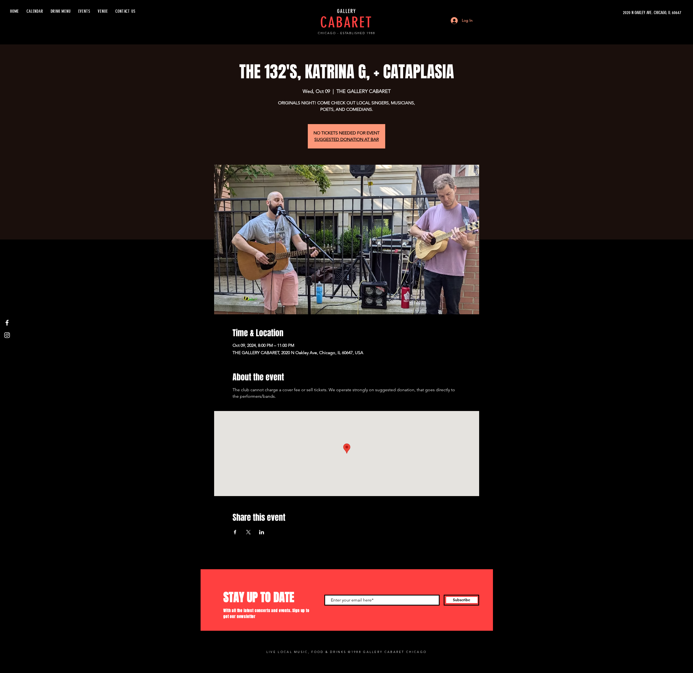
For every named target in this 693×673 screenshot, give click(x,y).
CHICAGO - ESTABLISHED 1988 (346, 33)
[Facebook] (7, 322)
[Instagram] (7, 335)
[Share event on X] (248, 532)
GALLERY (346, 11)
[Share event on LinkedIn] (261, 532)
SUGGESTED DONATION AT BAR (346, 139)
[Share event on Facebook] (235, 532)
